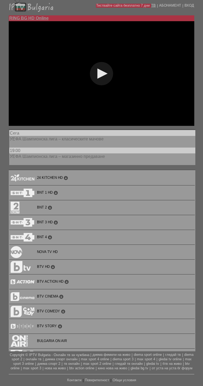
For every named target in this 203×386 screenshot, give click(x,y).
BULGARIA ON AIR (52, 341)
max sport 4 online (95, 359)
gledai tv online (170, 359)
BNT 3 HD (45, 222)
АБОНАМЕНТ (170, 5)
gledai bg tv (139, 368)
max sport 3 (32, 368)
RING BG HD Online (29, 18)
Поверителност (97, 380)
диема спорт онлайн (61, 359)
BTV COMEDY (49, 311)
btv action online (81, 368)
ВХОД (189, 5)
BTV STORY (47, 326)
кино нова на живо (112, 368)
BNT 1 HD (45, 192)
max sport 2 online (97, 364)
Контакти (74, 380)
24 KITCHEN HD (50, 178)
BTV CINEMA (48, 296)
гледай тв (173, 355)
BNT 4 (42, 237)
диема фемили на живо (111, 355)
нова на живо (55, 368)
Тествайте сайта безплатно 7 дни (123, 5)
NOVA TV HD (47, 252)
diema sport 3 (123, 359)
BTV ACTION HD (50, 281)
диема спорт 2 (48, 364)
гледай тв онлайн (129, 364)
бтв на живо (172, 364)
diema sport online (148, 355)
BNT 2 (42, 207)
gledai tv (152, 364)
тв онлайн (72, 364)
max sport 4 (146, 359)
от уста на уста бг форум (172, 368)
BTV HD (44, 267)
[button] (101, 73)
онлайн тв (33, 359)
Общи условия (124, 380)
